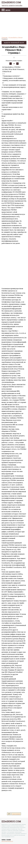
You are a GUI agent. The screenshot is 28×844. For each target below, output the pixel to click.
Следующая (16, 814)
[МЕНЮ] (3, 10)
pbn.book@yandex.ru (7, 841)
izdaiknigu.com (12, 4)
